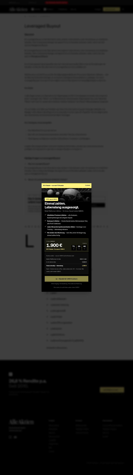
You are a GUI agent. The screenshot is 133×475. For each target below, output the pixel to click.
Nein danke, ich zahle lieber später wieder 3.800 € (66, 287)
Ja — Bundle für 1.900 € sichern (66, 279)
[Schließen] (88, 189)
